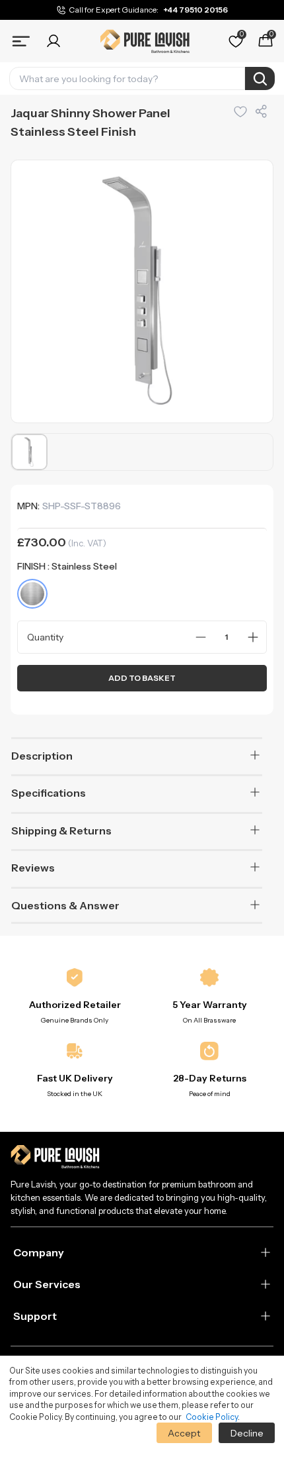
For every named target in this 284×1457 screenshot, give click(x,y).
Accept (184, 1433)
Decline (247, 1433)
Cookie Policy (212, 1417)
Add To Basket (142, 678)
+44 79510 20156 (195, 10)
